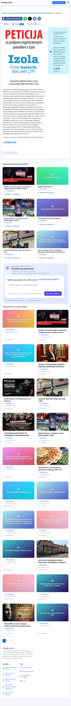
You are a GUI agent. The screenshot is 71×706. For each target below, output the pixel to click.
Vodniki (6, 664)
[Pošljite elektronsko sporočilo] (35, 19)
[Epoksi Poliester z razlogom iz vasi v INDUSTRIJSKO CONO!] (18, 213)
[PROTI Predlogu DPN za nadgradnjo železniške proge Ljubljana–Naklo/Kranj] (52, 245)
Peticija (6, 24)
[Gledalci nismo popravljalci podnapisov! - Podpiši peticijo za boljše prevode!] (18, 182)
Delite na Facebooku (13, 19)
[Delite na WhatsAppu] (25, 19)
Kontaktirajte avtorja (11, 153)
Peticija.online (6, 2)
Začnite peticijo (59, 2)
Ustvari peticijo (54, 293)
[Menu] (68, 2)
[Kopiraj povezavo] (39, 19)
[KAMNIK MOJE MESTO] (52, 181)
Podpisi (18, 24)
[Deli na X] (30, 19)
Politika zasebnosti (33, 24)
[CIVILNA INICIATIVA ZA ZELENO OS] (52, 212)
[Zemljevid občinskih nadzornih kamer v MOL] (18, 245)
